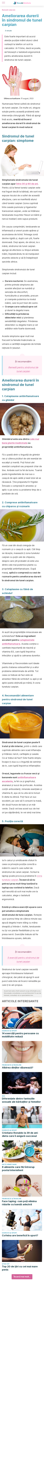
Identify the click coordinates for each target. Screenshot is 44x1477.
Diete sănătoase (9, 1164)
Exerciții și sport (9, 1031)
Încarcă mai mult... (22, 1277)
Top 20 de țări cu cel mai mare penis (20, 1268)
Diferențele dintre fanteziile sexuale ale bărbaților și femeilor (21, 1100)
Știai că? (6, 1264)
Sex (3, 1096)
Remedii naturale (8, 10)
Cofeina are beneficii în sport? (20, 1235)
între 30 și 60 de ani (27, 183)
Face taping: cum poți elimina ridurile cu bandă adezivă (19, 1203)
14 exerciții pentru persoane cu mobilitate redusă (20, 1035)
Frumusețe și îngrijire (11, 1065)
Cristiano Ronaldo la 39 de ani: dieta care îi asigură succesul (20, 1134)
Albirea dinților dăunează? (17, 1067)
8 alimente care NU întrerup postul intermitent (18, 1169)
